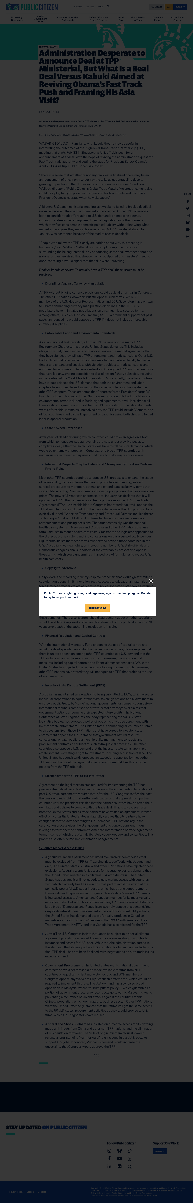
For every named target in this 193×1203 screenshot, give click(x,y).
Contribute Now (97, 608)
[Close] (151, 581)
